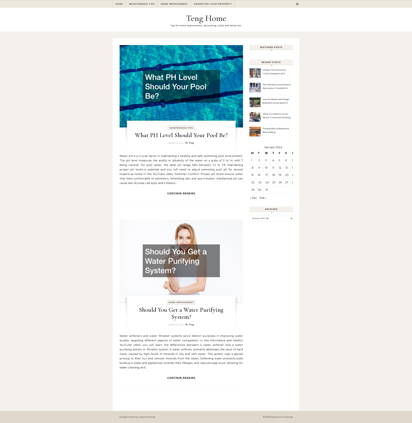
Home (119, 4)
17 (266, 175)
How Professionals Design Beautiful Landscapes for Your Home (276, 101)
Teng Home (206, 18)
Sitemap (288, 417)
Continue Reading (181, 193)
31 (266, 189)
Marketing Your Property (213, 4)
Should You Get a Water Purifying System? (181, 313)
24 (267, 182)
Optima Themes (147, 417)
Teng (191, 142)
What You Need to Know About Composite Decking (276, 116)
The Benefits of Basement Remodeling (276, 130)
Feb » (262, 197)
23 (260, 182)
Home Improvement (174, 4)
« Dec (253, 197)
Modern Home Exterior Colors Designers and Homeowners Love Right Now (275, 72)
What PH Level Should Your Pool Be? (181, 135)
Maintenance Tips (142, 4)
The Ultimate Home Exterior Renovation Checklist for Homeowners (277, 86)
